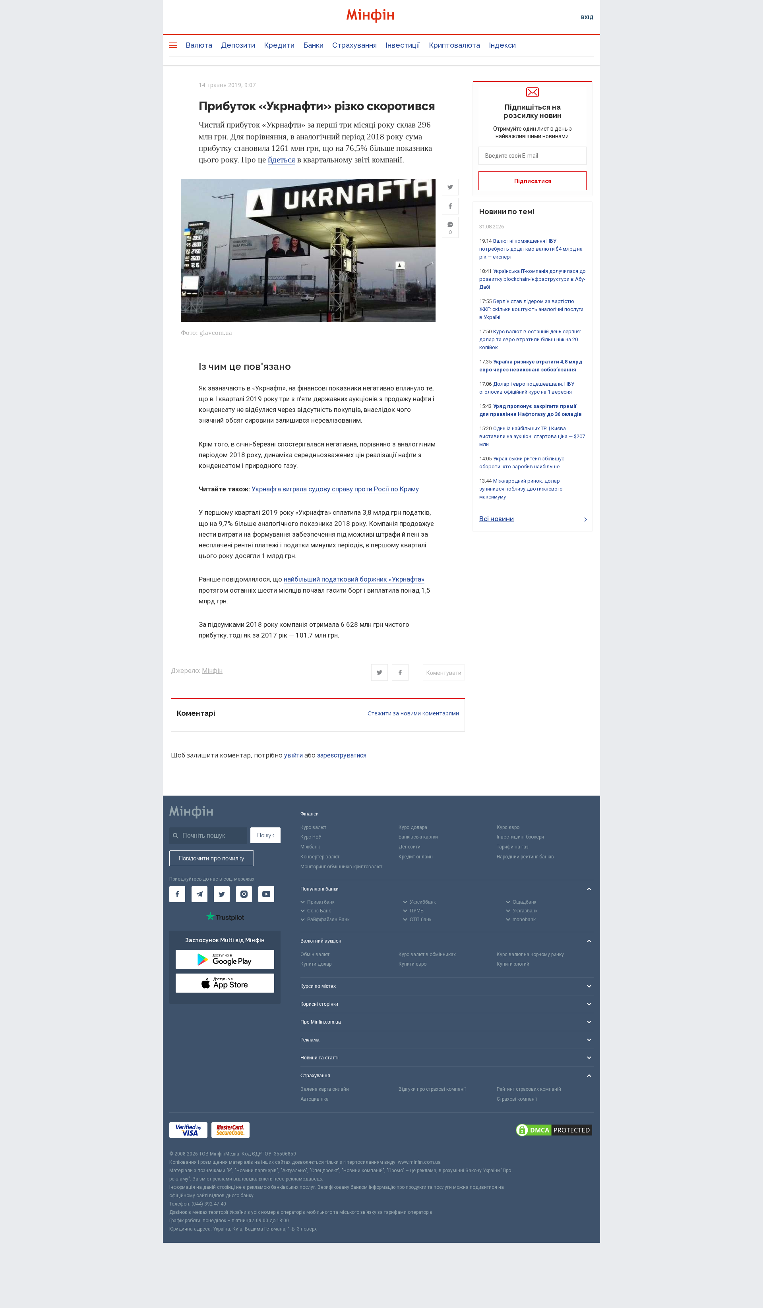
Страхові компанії (517, 1099)
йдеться (281, 159)
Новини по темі (506, 211)
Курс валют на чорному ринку (530, 954)
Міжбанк (310, 847)
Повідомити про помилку (211, 858)
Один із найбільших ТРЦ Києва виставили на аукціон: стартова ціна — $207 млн (532, 436)
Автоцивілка (314, 1099)
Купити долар (315, 964)
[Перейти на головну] (381, 17)
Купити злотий (513, 964)
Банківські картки (418, 837)
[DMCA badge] (554, 1131)
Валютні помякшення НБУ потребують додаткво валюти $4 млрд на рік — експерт (531, 249)
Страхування (354, 45)
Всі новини (496, 519)
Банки (313, 45)
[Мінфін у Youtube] (266, 894)
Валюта (199, 45)
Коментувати (443, 673)
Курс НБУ (310, 837)
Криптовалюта (454, 45)
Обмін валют (314, 954)
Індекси (502, 45)
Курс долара (413, 827)
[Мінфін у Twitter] (222, 894)
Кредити (279, 45)
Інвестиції (402, 45)
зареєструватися (341, 755)
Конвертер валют (319, 857)
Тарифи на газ (513, 847)
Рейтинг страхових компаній (529, 1089)
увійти (293, 755)
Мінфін (212, 670)
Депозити (238, 45)
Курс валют (313, 827)
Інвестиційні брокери (520, 837)
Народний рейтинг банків (525, 857)
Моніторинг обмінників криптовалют (341, 866)
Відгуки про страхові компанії (432, 1089)
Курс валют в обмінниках (427, 954)
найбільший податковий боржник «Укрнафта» (354, 579)
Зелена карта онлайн (324, 1089)
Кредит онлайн (416, 857)
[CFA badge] (271, 1131)
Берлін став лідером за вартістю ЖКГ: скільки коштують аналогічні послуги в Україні (531, 309)
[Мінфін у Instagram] (244, 894)
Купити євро (412, 964)
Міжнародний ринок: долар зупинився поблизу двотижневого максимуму (521, 489)
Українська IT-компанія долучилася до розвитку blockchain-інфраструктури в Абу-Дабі (532, 279)
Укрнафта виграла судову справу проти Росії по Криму (335, 489)
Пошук (265, 835)
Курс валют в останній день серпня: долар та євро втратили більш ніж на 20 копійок (530, 339)
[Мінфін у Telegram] (199, 894)
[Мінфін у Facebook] (177, 894)
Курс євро (508, 827)
